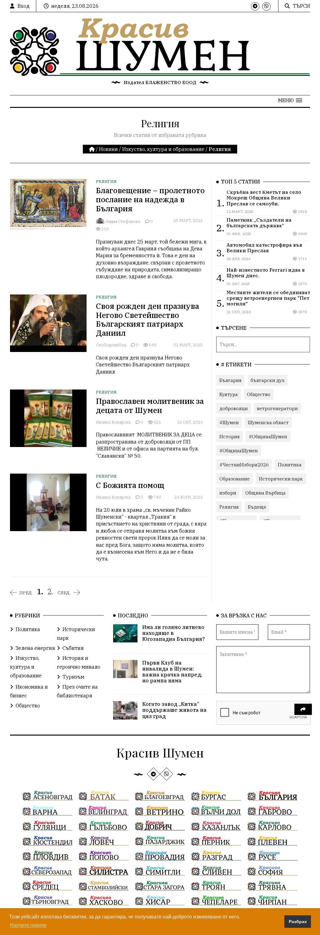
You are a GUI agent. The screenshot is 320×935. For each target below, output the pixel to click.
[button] (290, 100)
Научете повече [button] (28, 925)
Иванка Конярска (113, 422)
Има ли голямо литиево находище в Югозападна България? (173, 633)
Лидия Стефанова (122, 221)
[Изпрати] (303, 709)
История (229, 437)
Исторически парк (281, 479)
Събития (73, 648)
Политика (290, 465)
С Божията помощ (130, 485)
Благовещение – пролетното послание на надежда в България (150, 199)
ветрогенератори (277, 408)
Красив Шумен (160, 752)
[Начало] (92, 149)
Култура (228, 394)
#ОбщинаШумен (268, 437)
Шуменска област (268, 422)
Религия (106, 181)
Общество (258, 394)
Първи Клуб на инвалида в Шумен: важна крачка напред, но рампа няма (172, 672)
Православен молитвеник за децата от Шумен (150, 405)
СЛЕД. (64, 593)
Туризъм (73, 677)
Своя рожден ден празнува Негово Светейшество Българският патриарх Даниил (147, 319)
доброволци (233, 408)
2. (50, 591)
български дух (267, 380)
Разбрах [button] (298, 921)
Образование (234, 479)
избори (227, 493)
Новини (108, 149)
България (230, 380)
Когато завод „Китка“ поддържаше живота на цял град (174, 710)
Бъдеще (257, 507)
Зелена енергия (35, 648)
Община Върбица (265, 493)
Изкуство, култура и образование (163, 149)
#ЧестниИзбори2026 (244, 465)
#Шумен (229, 422)
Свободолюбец (111, 345)
